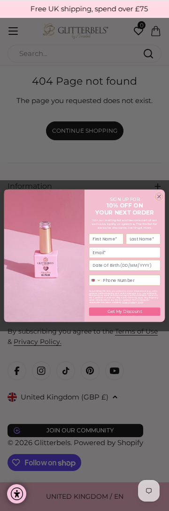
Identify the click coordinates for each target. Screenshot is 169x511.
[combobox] (95, 280)
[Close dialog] (159, 196)
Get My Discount (125, 311)
